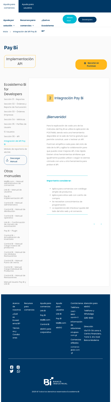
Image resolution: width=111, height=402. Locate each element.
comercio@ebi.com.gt (75, 350)
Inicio (5, 31)
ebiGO (59, 327)
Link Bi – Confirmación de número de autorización (14, 224)
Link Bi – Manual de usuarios (13, 190)
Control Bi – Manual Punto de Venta (13, 261)
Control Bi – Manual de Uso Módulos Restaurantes (14, 254)
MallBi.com (45, 319)
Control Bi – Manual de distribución (14, 210)
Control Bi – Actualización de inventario (12, 237)
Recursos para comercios (27, 21)
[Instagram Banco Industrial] (20, 367)
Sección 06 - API (11, 136)
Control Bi (44, 324)
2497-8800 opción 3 (74, 314)
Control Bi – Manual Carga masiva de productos (13, 245)
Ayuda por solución (8, 21)
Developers (87, 19)
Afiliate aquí (70, 19)
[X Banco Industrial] (13, 372)
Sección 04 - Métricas (14, 119)
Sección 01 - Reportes (14, 99)
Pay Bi (43, 315)
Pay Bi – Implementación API (13, 197)
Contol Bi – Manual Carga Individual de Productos (13, 269)
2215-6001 (88, 318)
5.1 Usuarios (9, 131)
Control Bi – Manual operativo (13, 216)
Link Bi (43, 310)
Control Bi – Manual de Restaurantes (14, 276)
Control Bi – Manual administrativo (13, 203)
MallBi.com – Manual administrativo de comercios (13, 183)
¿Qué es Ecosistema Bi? (48, 21)
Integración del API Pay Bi (14, 143)
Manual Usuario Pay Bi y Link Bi (15, 283)
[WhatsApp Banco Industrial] (20, 372)
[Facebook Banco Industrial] (13, 367)
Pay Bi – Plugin (10, 230)
